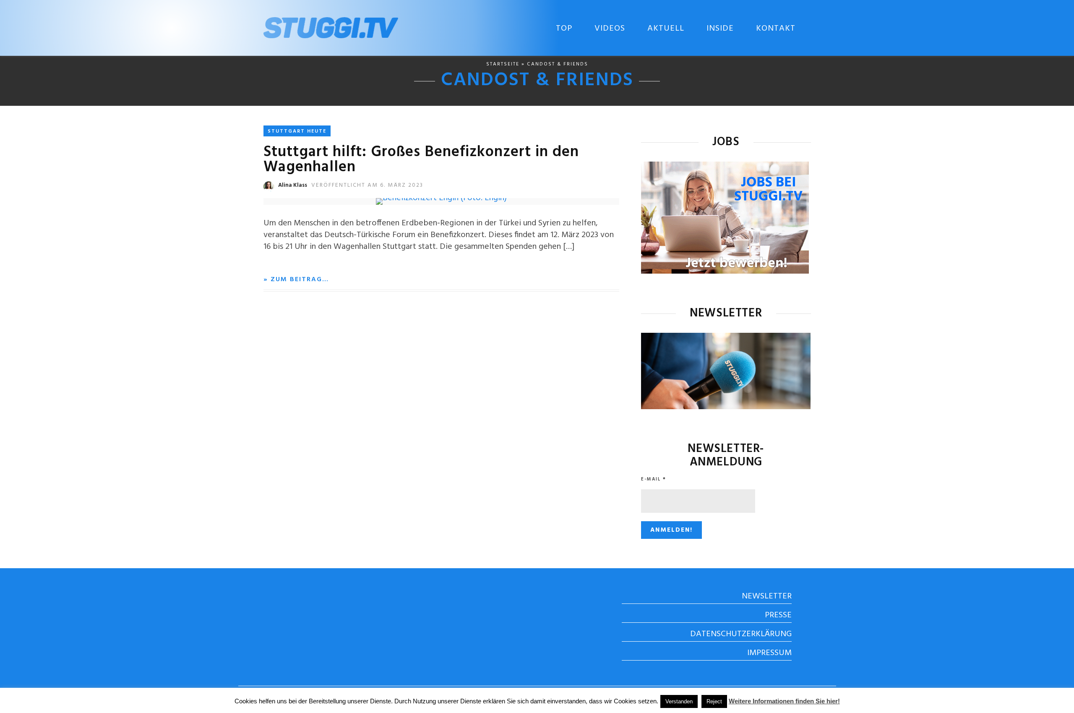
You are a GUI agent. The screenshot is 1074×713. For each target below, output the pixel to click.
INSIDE (720, 28)
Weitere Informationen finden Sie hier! (784, 701)
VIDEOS (609, 28)
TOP (564, 28)
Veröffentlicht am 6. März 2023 (367, 185)
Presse (778, 615)
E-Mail (653, 479)
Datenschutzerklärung (741, 634)
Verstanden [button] (679, 701)
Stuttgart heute (297, 131)
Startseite (502, 64)
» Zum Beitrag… (296, 279)
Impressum (769, 653)
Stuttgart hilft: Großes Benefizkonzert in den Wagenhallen (421, 160)
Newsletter (767, 596)
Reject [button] (714, 701)
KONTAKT (775, 28)
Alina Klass (292, 185)
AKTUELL (665, 28)
